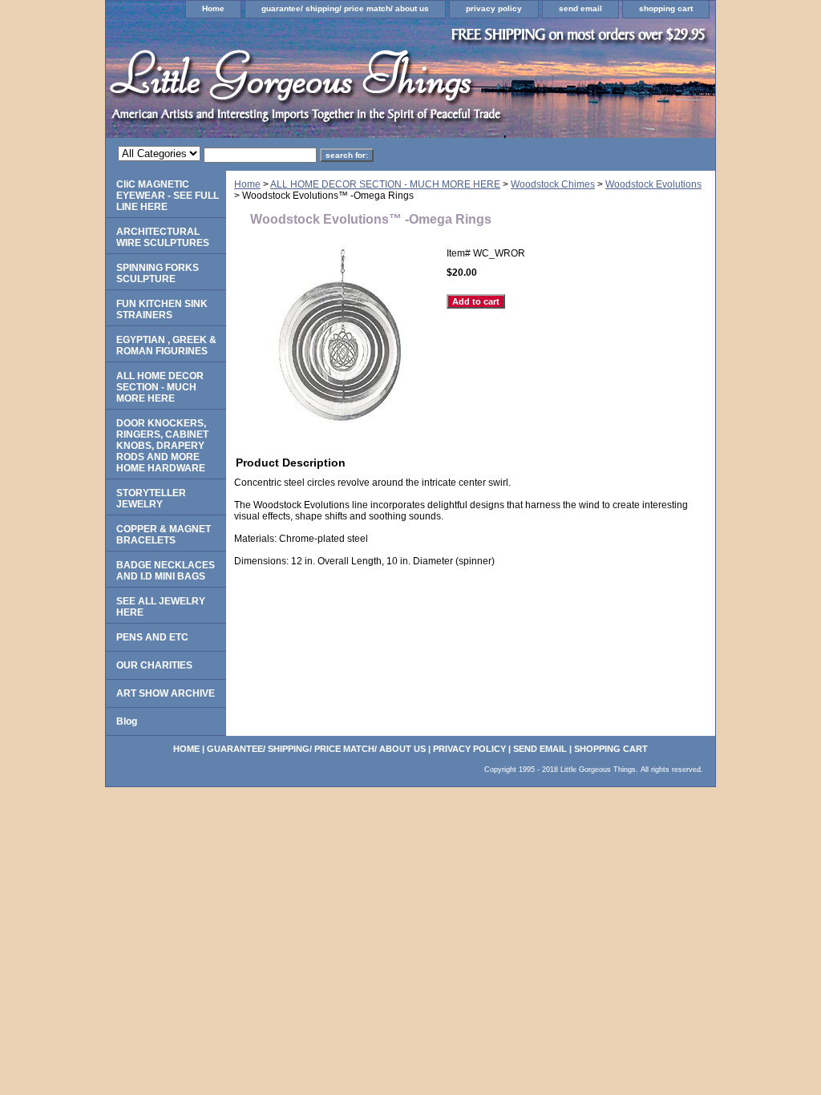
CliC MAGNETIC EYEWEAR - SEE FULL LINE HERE (167, 195)
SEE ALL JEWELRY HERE (160, 607)
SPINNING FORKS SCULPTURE (157, 273)
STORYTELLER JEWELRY (151, 498)
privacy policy (494, 8)
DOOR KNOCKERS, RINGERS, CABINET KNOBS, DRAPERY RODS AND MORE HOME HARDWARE (162, 446)
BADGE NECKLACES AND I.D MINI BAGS (165, 571)
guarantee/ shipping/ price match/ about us (345, 8)
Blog (126, 721)
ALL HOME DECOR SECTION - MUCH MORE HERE (385, 184)
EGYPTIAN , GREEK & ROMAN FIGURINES (166, 345)
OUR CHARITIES (154, 665)
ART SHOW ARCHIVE (165, 693)
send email (580, 8)
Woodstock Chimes (553, 184)
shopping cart (666, 8)
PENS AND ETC (152, 637)
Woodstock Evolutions (653, 184)
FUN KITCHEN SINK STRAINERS (162, 309)
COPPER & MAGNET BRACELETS (163, 534)
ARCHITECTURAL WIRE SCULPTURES (162, 237)
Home (213, 8)
